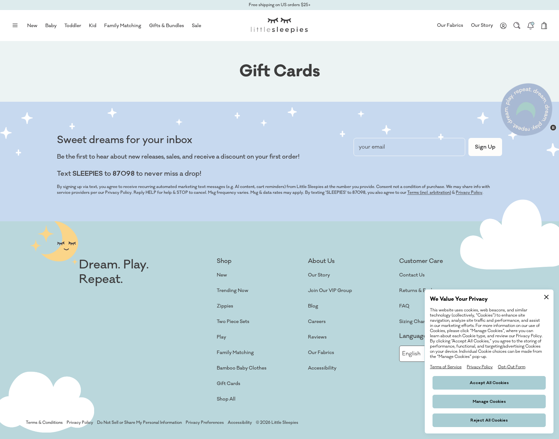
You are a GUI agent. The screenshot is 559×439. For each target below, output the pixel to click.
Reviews (317, 337)
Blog (313, 306)
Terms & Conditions (44, 422)
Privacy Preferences (205, 422)
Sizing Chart (413, 322)
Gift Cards (228, 384)
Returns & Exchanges (423, 290)
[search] (516, 25)
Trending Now (232, 290)
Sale (196, 26)
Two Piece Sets (233, 322)
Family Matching (235, 353)
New (222, 275)
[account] (503, 25)
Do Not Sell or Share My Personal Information (139, 422)
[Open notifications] (530, 25)
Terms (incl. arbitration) (429, 192)
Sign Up (485, 147)
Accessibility (322, 368)
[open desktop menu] (14, 25)
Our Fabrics (450, 25)
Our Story (482, 25)
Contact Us (412, 275)
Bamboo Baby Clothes (242, 368)
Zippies (225, 306)
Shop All (226, 399)
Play (221, 337)
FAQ (404, 306)
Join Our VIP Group (330, 290)
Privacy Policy (469, 192)
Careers (317, 322)
